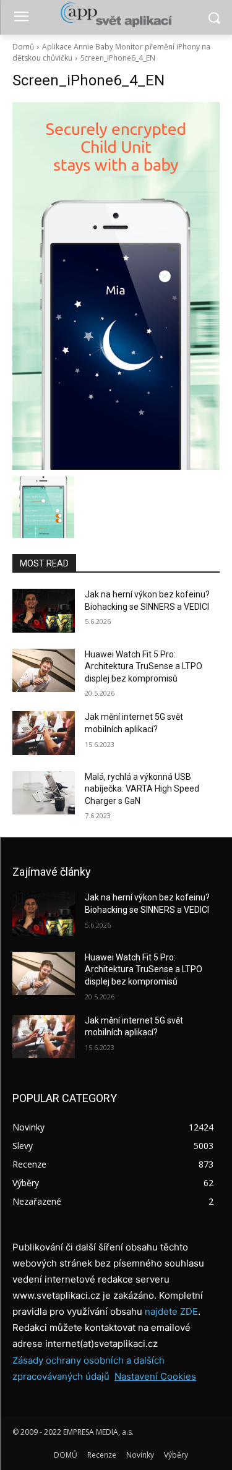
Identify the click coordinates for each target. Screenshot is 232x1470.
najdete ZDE (171, 1311)
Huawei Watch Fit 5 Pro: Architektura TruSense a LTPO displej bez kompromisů (143, 666)
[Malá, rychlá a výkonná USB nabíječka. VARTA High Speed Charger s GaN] (43, 792)
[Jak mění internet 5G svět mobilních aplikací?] (43, 732)
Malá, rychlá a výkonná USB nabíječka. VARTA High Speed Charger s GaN (142, 789)
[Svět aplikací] (116, 14)
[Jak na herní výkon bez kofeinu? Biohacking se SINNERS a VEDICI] (43, 610)
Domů (23, 46)
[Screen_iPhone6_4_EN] (116, 286)
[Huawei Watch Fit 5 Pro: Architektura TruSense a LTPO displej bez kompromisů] (43, 670)
